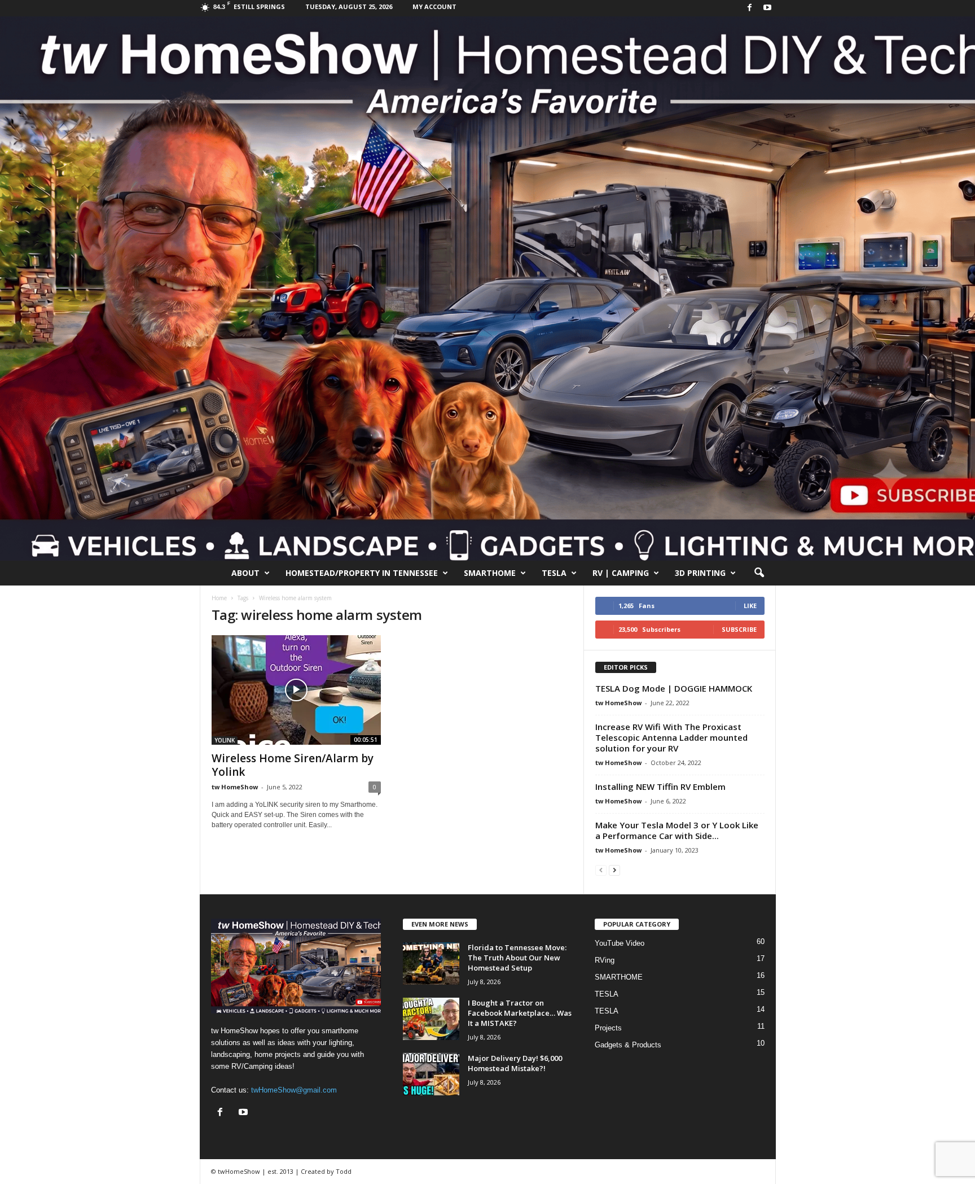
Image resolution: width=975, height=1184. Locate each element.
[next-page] (614, 870)
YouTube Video (619, 943)
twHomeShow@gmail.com (294, 1090)
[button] (758, 573)
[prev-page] (601, 870)
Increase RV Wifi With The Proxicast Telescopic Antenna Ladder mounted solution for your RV (671, 737)
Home (219, 598)
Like (750, 605)
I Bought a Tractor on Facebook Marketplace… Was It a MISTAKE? (520, 1013)
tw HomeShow (235, 787)
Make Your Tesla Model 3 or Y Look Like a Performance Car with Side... (676, 830)
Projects (608, 1028)
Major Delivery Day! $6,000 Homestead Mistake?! (515, 1063)
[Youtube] (767, 8)
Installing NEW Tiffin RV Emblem (660, 786)
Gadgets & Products (628, 1045)
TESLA (554, 572)
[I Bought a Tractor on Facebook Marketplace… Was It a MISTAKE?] (431, 1019)
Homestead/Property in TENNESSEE (362, 572)
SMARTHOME (490, 572)
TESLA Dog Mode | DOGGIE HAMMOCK (673, 688)
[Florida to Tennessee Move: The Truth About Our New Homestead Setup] (431, 963)
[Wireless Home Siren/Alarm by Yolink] (296, 690)
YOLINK (224, 740)
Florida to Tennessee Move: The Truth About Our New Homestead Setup (517, 957)
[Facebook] (750, 8)
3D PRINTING (700, 572)
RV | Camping (620, 572)
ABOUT (245, 572)
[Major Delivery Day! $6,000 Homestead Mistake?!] (431, 1074)
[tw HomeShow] (487, 288)
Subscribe (739, 629)
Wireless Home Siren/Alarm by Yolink (293, 765)
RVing (604, 960)
